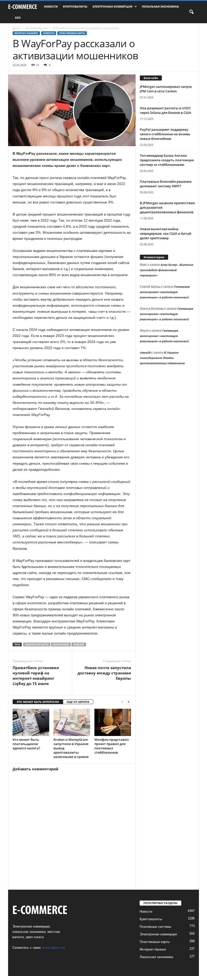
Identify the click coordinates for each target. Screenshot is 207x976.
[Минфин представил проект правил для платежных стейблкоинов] (112, 722)
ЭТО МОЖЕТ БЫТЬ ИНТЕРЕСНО (38, 702)
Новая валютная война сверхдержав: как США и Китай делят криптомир (165, 233)
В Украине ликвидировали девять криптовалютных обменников (162, 358)
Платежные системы (155, 927)
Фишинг (78, 644)
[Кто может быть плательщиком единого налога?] (31, 722)
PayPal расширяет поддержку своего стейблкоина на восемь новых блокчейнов (165, 134)
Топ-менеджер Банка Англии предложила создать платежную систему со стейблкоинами (167, 160)
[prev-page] (122, 702)
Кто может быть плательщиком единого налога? (26, 743)
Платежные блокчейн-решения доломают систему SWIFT (165, 183)
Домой (17, 28)
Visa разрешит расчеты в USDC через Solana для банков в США (165, 110)
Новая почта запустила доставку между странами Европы (104, 673)
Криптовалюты (75, 6)
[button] (191, 12)
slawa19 (145, 352)
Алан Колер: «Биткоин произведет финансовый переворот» (166, 270)
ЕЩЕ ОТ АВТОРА (78, 702)
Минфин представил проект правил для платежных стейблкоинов (111, 746)
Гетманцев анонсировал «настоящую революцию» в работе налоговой (165, 292)
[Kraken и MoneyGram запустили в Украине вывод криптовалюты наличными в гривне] (72, 722)
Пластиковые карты (72, 33)
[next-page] (128, 702)
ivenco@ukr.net (53, 947)
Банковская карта (36, 644)
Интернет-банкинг (36, 28)
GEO (18, 17)
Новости (51, 6)
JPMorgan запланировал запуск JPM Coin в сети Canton (166, 88)
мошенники (61, 644)
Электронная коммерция (112, 6)
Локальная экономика (160, 6)
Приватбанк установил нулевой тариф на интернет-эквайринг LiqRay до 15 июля (36, 675)
